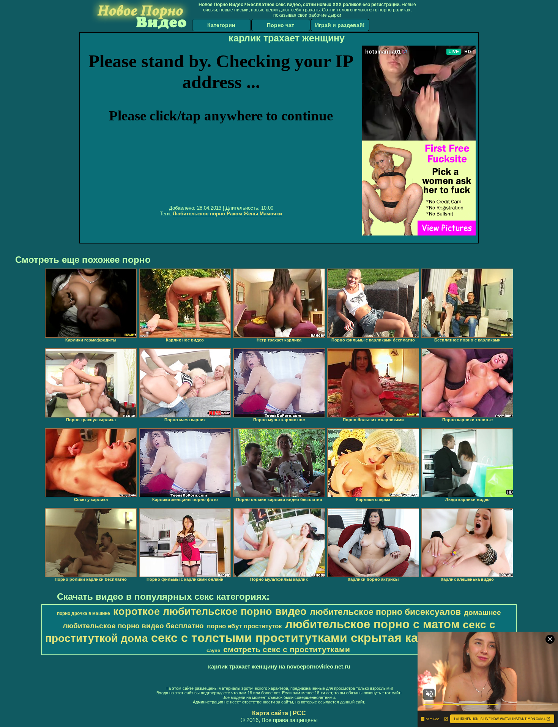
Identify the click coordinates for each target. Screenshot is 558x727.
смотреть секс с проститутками (286, 649)
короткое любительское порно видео (210, 611)
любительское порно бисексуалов (385, 612)
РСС (299, 713)
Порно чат (280, 25)
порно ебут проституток (244, 626)
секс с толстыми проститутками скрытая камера (299, 638)
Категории (221, 25)
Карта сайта (270, 713)
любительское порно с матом (372, 624)
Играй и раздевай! (340, 25)
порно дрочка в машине (83, 613)
